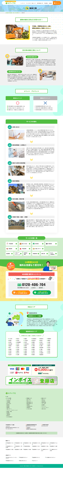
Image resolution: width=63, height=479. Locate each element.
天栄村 (10, 351)
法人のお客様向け (52, 253)
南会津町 (10, 344)
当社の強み (43, 400)
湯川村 (33, 352)
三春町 (49, 342)
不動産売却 (35, 253)
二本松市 (26, 340)
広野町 (33, 351)
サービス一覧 (28, 3)
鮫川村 (18, 352)
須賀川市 (41, 338)
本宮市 (10, 342)
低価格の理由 (44, 402)
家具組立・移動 (26, 253)
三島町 (18, 354)
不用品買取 (46, 3)
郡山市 (18, 338)
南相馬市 (49, 338)
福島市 (26, 338)
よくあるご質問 (29, 408)
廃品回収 (10, 248)
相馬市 (49, 340)
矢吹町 (41, 342)
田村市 (41, 340)
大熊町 (33, 345)
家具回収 (37, 243)
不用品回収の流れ (29, 406)
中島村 (41, 351)
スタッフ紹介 (44, 403)
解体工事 (43, 253)
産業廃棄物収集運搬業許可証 (32, 424)
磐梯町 (26, 352)
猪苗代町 (41, 344)
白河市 (18, 340)
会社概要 (50, 3)
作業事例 (28, 404)
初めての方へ (29, 399)
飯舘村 (18, 351)
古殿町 (26, 351)
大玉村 (18, 347)
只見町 (49, 351)
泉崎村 (33, 349)
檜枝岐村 (41, 354)
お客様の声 (28, 407)
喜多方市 (33, 340)
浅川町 (26, 349)
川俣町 (49, 344)
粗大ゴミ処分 (24, 243)
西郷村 (33, 342)
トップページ (23, 3)
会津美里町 (19, 342)
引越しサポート (38, 248)
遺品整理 (8, 253)
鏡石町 (26, 345)
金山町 (10, 354)
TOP (7, 396)
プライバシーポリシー (45, 407)
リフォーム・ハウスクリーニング (17, 253)
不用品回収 (11, 243)
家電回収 (50, 243)
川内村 (49, 352)
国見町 (49, 345)
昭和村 (33, 354)
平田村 (18, 349)
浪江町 (26, 342)
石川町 (18, 344)
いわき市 (10, 338)
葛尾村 (26, 354)
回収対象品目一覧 (40, 3)
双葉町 (10, 349)
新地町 (26, 347)
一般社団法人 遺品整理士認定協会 (31, 429)
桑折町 (18, 345)
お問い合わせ (44, 408)
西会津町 (41, 347)
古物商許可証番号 (45, 424)
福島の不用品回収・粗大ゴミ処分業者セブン (30, 465)
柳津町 (10, 352)
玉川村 (49, 347)
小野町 (41, 345)
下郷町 (41, 349)
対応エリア (43, 399)
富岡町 (33, 344)
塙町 (10, 347)
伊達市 (10, 340)
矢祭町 (49, 349)
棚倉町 (10, 345)
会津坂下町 (27, 344)
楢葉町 (33, 347)
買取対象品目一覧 (29, 403)
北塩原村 (41, 352)
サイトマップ (44, 406)
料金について (34, 3)
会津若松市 (34, 338)
